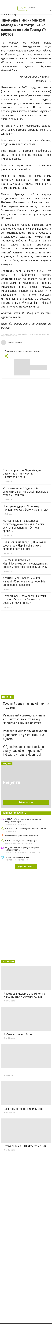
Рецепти (11, 782)
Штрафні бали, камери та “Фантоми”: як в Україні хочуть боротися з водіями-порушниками (25, 599)
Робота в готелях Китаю (18, 1034)
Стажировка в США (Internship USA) (26, 1146)
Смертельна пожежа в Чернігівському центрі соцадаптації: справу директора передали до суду (25, 563)
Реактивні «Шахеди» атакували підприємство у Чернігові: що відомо (25, 735)
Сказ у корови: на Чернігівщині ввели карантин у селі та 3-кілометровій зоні (22, 474)
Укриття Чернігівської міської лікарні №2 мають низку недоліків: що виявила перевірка (24, 581)
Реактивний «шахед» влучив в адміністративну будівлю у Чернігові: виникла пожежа (24, 719)
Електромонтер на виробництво (23, 1109)
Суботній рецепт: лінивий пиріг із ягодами (26, 705)
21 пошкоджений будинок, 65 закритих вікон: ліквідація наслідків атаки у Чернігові (25, 491)
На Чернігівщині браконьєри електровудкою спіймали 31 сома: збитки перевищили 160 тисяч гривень (24, 526)
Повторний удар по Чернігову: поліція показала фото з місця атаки (25, 507)
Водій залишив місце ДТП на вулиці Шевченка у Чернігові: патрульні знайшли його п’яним (25, 545)
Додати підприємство (26, 866)
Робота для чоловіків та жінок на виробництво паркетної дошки (24, 995)
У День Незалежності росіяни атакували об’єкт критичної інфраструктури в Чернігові (23, 751)
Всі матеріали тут (26, 802)
